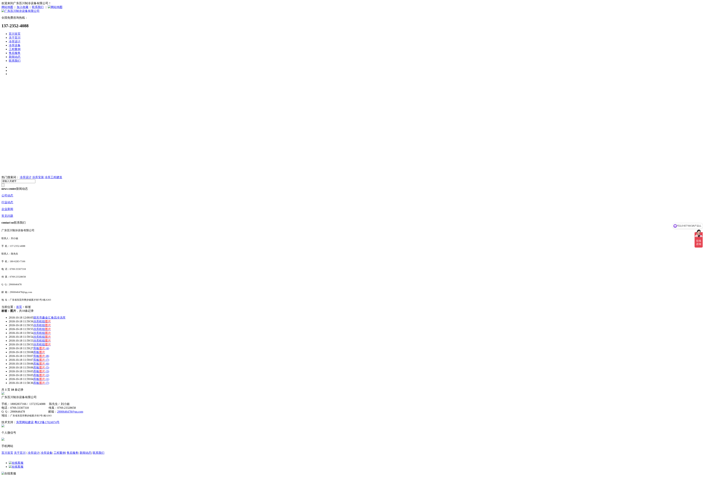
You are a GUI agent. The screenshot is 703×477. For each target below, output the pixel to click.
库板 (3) (41, 371)
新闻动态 (15, 56)
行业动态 (7, 202)
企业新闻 (7, 209)
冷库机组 (42, 321)
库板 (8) (41, 356)
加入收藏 (22, 7)
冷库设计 (15, 41)
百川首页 (15, 33)
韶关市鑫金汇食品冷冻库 (49, 317)
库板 (39, 352)
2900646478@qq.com (70, 411)
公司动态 (7, 195)
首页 (19, 306)
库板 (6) (41, 363)
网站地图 (7, 7)
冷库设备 (15, 45)
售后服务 (15, 53)
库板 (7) (41, 359)
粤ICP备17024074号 (46, 422)
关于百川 (15, 37)
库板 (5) (41, 367)
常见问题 (7, 215)
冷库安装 (38, 177)
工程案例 (15, 49)
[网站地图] (55, 7)
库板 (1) (41, 379)
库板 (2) (41, 375)
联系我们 (38, 7)
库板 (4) (41, 348)
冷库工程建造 (53, 177)
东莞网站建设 (25, 422)
